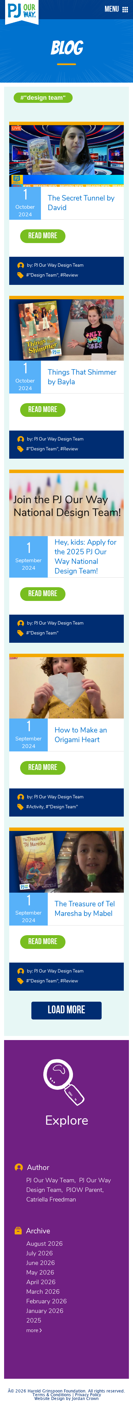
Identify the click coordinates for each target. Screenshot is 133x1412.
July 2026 (39, 1253)
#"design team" (43, 97)
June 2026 (40, 1263)
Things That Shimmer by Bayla (82, 377)
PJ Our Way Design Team (59, 265)
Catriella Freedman (51, 1199)
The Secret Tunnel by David (81, 203)
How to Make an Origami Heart (81, 735)
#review (69, 275)
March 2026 (43, 1292)
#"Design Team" (42, 633)
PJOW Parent (84, 1190)
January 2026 (44, 1311)
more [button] (33, 1330)
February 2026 (46, 1301)
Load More (66, 1010)
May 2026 (40, 1272)
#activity (35, 807)
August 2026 (44, 1244)
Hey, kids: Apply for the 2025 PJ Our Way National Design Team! (85, 557)
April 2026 (41, 1282)
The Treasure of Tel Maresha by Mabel (85, 908)
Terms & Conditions (51, 1395)
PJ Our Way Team (50, 1180)
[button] (114, 9)
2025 (33, 1320)
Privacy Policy (88, 1395)
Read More (42, 236)
